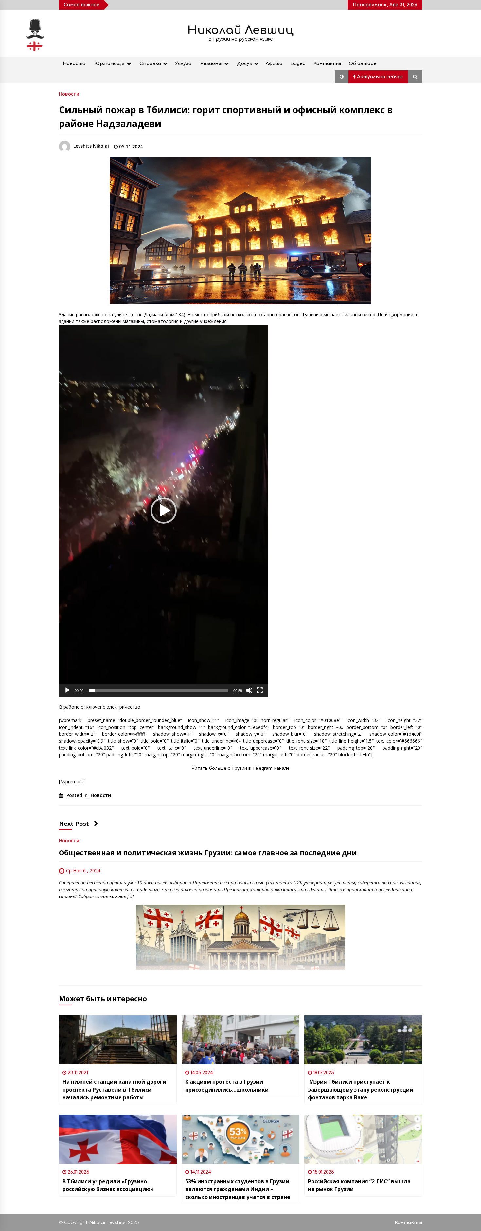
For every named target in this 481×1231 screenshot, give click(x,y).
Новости (74, 63)
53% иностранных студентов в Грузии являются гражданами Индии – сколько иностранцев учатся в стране (237, 1189)
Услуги (183, 63)
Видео (298, 63)
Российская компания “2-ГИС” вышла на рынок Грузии (359, 1185)
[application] (163, 511)
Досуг (244, 63)
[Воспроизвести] (67, 690)
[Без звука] (249, 690)
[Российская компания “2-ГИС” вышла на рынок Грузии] (363, 1139)
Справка (150, 63)
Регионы (211, 63)
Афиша (274, 63)
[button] (341, 76)
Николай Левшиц (240, 30)
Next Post (74, 823)
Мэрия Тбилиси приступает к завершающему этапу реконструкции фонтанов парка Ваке (360, 1089)
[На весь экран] (260, 690)
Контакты (327, 63)
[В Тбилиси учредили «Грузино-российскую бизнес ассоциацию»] (118, 1139)
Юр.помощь (109, 63)
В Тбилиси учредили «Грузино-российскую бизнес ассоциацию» (108, 1185)
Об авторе (363, 63)
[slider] (158, 690)
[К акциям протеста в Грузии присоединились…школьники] (240, 1039)
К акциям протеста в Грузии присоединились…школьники (227, 1085)
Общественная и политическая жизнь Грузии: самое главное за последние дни (208, 852)
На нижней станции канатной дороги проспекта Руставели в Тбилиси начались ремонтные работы (114, 1089)
